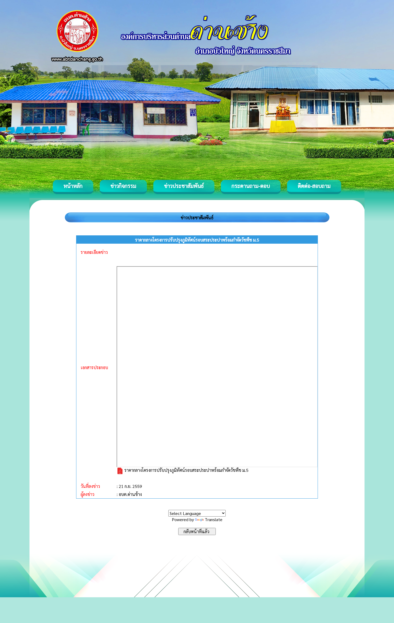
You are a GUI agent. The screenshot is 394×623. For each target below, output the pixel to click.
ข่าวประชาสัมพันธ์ (184, 185)
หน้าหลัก (73, 185)
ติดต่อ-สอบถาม (314, 185)
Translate (213, 519)
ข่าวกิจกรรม (123, 185)
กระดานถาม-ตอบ (251, 185)
